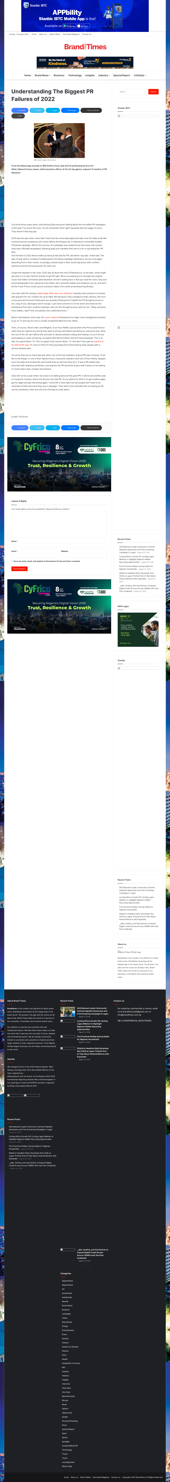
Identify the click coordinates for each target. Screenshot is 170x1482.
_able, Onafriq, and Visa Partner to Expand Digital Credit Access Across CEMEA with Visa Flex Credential (138, 588)
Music (64, 1404)
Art (63, 1289)
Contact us (86, 34)
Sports (65, 1437)
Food (64, 1355)
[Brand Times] (85, 46)
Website (64, 551)
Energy (65, 1326)
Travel (64, 1454)
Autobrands (67, 1293)
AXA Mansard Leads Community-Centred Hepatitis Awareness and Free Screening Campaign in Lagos (137, 549)
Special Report (121, 75)
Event (64, 1334)
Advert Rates (54, 34)
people (65, 1417)
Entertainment (68, 1330)
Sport (64, 1433)
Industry (103, 75)
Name (14, 541)
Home (34, 34)
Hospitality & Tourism (71, 1363)
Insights (90, 75)
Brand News (42, 75)
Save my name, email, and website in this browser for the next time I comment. (47, 561)
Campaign (66, 1314)
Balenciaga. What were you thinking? (55, 293)
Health (65, 1359)
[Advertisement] (59, 196)
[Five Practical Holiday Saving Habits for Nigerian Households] (67, 1040)
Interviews (66, 1388)
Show (64, 1425)
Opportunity (67, 1413)
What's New (67, 1466)
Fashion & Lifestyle (70, 1347)
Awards (65, 1301)
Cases (64, 1318)
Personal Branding (70, 1421)
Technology (75, 75)
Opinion (65, 1409)
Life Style (66, 1392)
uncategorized (68, 1462)
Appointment (67, 1281)
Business (59, 75)
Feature (65, 1351)
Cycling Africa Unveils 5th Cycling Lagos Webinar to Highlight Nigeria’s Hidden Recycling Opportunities (136, 559)
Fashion (65, 1338)
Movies (65, 1400)
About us (43, 34)
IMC (63, 1367)
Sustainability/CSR (70, 1446)
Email (14, 551)
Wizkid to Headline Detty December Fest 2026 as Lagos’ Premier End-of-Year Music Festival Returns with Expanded (137, 576)
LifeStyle (139, 75)
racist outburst (52, 317)
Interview (66, 1384)
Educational (67, 1322)
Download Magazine (71, 34)
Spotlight (66, 1442)
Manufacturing (68, 1396)
